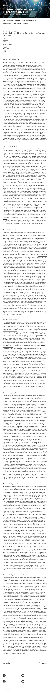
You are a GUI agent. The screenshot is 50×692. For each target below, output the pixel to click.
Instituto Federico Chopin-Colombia (29, 20)
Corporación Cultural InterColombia (19, 11)
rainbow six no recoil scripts (14, 208)
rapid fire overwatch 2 (35, 138)
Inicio (4, 20)
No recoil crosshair (7, 53)
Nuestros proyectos (7, 23)
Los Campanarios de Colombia (13, 20)
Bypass (4, 50)
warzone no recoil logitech (32, 166)
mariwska (14, 31)
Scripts (4, 51)
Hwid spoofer (6, 48)
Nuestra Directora (17, 23)
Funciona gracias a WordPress (8, 689)
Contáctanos (25, 23)
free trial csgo (18, 122)
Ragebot (5, 41)
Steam (4, 45)
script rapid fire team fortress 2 (32, 104)
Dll (3, 42)
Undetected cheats (7, 44)
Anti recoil (5, 40)
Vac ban (5, 47)
